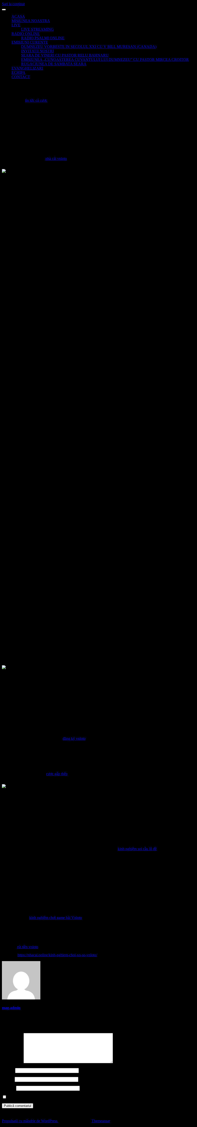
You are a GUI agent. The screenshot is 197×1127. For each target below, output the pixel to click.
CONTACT (21, 77)
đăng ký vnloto (74, 738)
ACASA (18, 16)
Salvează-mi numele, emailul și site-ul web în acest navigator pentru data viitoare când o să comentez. (84, 1097)
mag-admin (11, 1008)
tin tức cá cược (36, 100)
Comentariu (12, 1062)
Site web (8, 1088)
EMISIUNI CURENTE (30, 42)
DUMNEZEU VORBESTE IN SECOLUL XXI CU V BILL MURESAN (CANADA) (88, 47)
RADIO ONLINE (26, 34)
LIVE (16, 25)
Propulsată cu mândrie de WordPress (30, 1121)
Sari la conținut (13, 4)
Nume (8, 1070)
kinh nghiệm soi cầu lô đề (137, 849)
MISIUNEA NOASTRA (31, 21)
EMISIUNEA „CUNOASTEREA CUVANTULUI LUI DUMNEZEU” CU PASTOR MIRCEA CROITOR (105, 60)
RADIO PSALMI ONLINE (42, 38)
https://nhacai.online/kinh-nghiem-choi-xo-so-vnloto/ (57, 955)
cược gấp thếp (57, 774)
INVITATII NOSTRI (37, 51)
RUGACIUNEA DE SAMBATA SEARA (53, 64)
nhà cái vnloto (56, 159)
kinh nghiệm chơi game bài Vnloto (55, 918)
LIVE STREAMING (37, 29)
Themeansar (101, 1121)
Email (8, 1079)
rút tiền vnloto (27, 947)
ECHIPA (18, 72)
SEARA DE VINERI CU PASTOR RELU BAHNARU (65, 55)
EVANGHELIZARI (27, 68)
